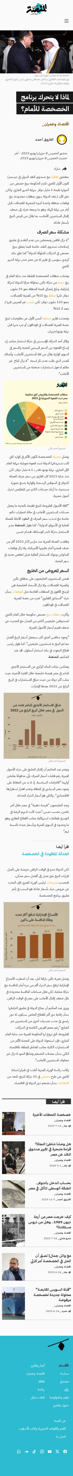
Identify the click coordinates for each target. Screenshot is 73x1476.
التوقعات (17, 591)
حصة (61, 282)
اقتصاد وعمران (56, 124)
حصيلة (56, 456)
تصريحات (52, 882)
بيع (48, 614)
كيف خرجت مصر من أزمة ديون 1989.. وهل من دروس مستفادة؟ (36, 1219)
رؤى (66, 1389)
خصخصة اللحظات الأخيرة (55, 1114)
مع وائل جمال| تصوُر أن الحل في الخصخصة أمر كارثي (39, 1255)
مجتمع (64, 1381)
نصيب (30, 302)
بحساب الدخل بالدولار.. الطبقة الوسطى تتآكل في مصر (39, 1182)
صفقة (52, 295)
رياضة (41, 1389)
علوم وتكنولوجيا (59, 1397)
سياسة (64, 1373)
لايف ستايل (38, 1397)
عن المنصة (60, 1420)
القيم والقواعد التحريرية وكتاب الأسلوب (42, 1428)
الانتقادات (63, 1083)
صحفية (46, 318)
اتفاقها (54, 176)
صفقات (55, 614)
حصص (45, 1076)
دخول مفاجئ (61, 1405)
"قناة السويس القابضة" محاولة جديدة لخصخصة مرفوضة (40, 1292)
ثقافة (41, 1381)
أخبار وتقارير (38, 1365)
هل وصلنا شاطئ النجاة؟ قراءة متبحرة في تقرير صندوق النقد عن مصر (37, 1146)
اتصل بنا (61, 1436)
